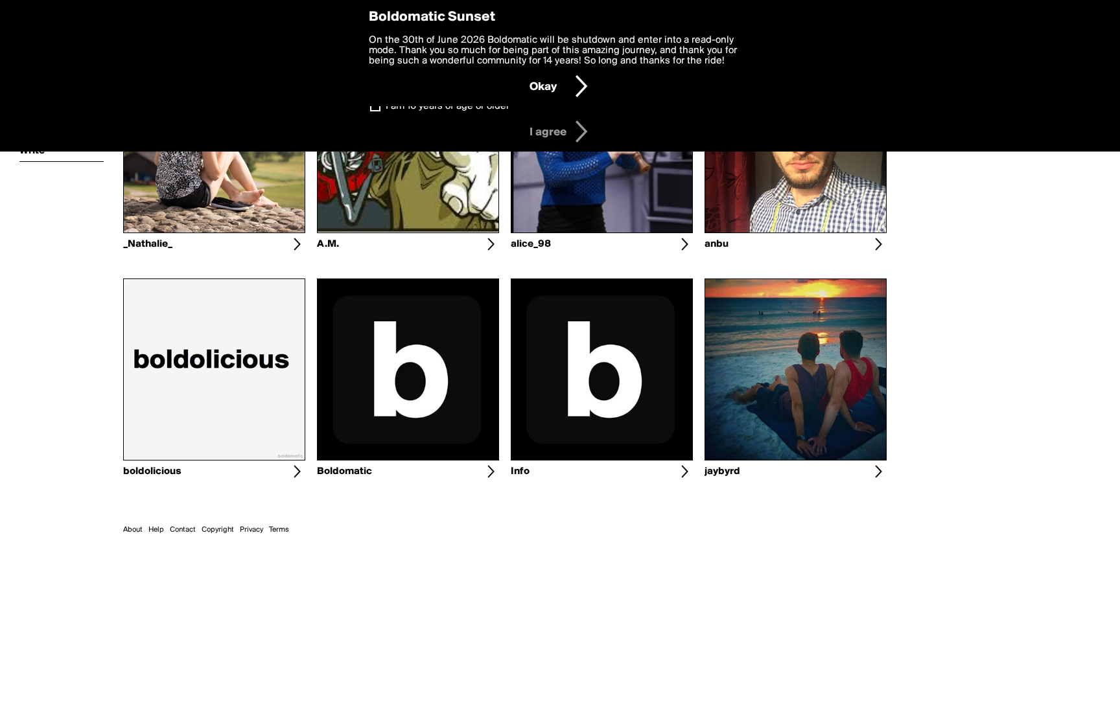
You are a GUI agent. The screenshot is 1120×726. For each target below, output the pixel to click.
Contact (183, 530)
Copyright (218, 530)
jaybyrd (722, 471)
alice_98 (531, 244)
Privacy (251, 530)
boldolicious (152, 471)
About (133, 530)
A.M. (328, 244)
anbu (717, 244)
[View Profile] (296, 244)
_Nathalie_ (147, 244)
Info (520, 471)
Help (156, 530)
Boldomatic (344, 471)
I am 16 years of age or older (447, 106)
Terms (279, 530)
